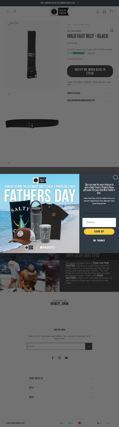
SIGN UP (99, 231)
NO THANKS (99, 240)
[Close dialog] (116, 177)
